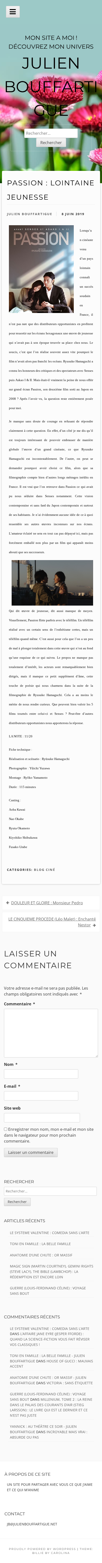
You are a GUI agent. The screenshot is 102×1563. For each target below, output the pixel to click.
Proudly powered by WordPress (42, 1549)
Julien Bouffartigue (29, 214)
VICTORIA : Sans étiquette (70, 1383)
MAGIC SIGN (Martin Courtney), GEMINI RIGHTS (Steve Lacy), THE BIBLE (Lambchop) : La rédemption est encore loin (51, 1271)
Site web (12, 1108)
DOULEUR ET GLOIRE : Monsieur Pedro (47, 903)
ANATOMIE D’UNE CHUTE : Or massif (41, 1255)
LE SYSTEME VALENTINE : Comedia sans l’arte (49, 1232)
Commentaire (19, 1004)
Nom (11, 1064)
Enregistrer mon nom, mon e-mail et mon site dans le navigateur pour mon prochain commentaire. (49, 1135)
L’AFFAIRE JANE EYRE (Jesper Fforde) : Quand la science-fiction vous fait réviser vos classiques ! (50, 1339)
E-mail (12, 1086)
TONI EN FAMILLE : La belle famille (40, 1243)
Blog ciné (44, 869)
